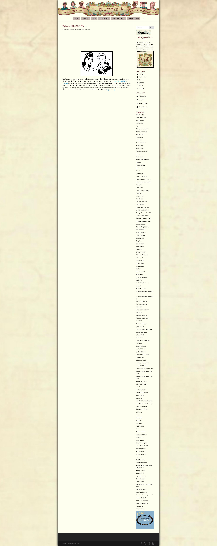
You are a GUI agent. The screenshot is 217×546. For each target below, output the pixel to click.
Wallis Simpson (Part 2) (142, 503)
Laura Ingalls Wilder (141, 332)
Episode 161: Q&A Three (75, 26)
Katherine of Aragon (141, 323)
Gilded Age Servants (141, 257)
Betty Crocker (139, 170)
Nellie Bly (138, 420)
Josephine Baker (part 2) (142, 318)
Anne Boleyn (139, 137)
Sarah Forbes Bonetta (141, 462)
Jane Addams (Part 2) (141, 304)
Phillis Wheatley (140, 426)
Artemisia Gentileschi (141, 151)
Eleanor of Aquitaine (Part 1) (143, 218)
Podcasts (88, 29)
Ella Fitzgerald (140, 238)
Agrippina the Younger (142, 128)
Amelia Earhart (140, 134)
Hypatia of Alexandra (141, 277)
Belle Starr (138, 162)
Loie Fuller (139, 343)
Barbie (137, 154)
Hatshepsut (139, 269)
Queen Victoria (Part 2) (142, 445)
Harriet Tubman (140, 263)
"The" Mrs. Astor (140, 114)
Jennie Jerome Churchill (142, 309)
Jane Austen (139, 307)
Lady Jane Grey (140, 326)
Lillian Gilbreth (140, 335)
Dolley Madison (140, 204)
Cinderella (138, 185)
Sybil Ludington (140, 481)
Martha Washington (141, 389)
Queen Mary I (139, 437)
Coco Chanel (139, 199)
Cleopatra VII (139, 196)
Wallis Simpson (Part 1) (142, 500)
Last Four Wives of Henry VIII (144, 329)
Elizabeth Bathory (140, 224)
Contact (85, 18)
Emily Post (139, 241)
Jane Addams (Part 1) (141, 301)
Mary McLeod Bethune (142, 392)
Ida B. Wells (139, 280)
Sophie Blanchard (140, 476)
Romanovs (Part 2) (141, 454)
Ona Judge (139, 423)
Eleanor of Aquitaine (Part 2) (143, 221)
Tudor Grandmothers (141, 492)
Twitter (141, 85)
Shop (94, 18)
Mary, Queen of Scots (141, 409)
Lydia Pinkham (140, 357)
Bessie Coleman (140, 168)
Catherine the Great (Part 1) (143, 179)
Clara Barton (139, 187)
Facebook (141, 80)
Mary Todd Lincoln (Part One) (144, 401)
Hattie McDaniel (140, 271)
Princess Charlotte (140, 431)
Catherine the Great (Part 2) (143, 182)
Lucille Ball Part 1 (140, 349)
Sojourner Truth (140, 473)
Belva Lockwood (140, 165)
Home (76, 18)
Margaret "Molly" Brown (142, 365)
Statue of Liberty (140, 478)
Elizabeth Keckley (141, 235)
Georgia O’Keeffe (140, 252)
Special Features (118, 18)
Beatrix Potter (139, 156)
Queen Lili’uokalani (141, 434)
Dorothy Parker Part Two (142, 210)
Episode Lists (104, 18)
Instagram (141, 82)
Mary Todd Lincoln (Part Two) (144, 403)
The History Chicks (69, 29)
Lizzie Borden (139, 337)
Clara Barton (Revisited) (142, 190)
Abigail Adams (140, 120)
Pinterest (141, 88)
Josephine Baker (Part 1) (142, 315)
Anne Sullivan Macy (141, 142)
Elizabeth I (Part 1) (141, 229)
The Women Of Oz (141, 489)
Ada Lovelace (139, 123)
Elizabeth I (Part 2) (141, 232)
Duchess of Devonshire (142, 215)
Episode (84, 29)
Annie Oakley (139, 145)
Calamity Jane (139, 173)
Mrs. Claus (139, 412)
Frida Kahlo (139, 249)
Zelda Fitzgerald (140, 509)
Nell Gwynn (139, 417)
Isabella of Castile (140, 288)
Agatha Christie (140, 126)
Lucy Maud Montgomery (142, 354)
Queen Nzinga (140, 440)
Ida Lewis (138, 285)
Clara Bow (139, 193)
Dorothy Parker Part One (142, 207)
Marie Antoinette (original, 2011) (144, 368)
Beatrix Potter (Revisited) (142, 159)
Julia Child (139, 321)
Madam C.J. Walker (141, 360)
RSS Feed (141, 74)
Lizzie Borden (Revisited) (143, 340)
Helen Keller (139, 274)
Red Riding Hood (140, 448)
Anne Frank (139, 140)
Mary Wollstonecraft (141, 406)
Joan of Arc (139, 312)
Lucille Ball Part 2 (140, 351)
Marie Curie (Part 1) (141, 381)
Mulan (137, 415)
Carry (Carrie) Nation (141, 176)
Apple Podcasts (143, 77)
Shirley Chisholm (140, 470)
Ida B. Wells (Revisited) (142, 283)
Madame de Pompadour (142, 363)
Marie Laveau (139, 387)
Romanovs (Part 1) (141, 451)
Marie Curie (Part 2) (141, 384)
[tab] (145, 96)
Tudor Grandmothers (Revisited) (144, 495)
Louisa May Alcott (141, 346)
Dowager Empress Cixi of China (144, 213)
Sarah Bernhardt (140, 459)
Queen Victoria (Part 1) (142, 443)
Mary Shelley (139, 398)
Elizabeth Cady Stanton (142, 227)
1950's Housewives (141, 117)
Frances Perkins (140, 246)
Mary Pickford (140, 395)
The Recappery (134, 18)
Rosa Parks (139, 457)
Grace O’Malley (140, 260)
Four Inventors (140, 243)
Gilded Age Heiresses (141, 255)
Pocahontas (139, 429)
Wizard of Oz (139, 506)
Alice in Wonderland (141, 131)
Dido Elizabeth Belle (141, 201)
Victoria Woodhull (141, 497)
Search (151, 27)
